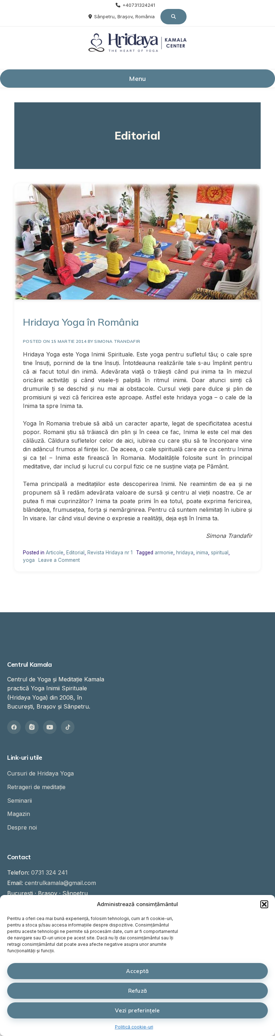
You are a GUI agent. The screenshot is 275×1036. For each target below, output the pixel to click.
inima (202, 552)
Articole (54, 552)
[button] (264, 904)
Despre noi (22, 827)
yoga (29, 560)
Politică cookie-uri (134, 1027)
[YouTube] (50, 727)
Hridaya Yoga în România (81, 322)
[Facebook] (14, 727)
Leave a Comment (59, 560)
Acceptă (137, 971)
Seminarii (19, 800)
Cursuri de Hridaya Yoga (40, 773)
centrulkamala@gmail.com (60, 882)
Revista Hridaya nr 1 (109, 552)
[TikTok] (67, 727)
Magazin (18, 813)
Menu (137, 78)
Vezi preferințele (137, 1010)
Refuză (137, 990)
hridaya (184, 552)
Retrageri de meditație (36, 787)
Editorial (75, 552)
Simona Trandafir (117, 341)
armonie (164, 552)
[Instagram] (32, 727)
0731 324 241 (49, 872)
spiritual (219, 552)
